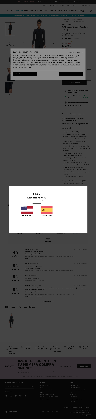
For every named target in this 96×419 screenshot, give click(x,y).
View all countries (36, 220)
